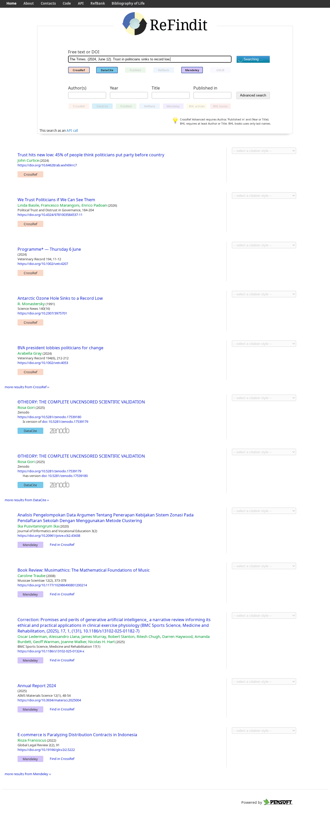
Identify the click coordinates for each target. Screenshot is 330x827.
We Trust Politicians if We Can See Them (56, 199)
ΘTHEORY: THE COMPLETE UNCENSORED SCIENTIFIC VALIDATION (81, 402)
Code (67, 3)
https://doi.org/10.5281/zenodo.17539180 (49, 417)
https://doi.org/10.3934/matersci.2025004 (49, 700)
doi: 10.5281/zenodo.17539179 (65, 421)
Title (156, 88)
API (81, 3)
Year (114, 88)
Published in (205, 88)
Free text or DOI (83, 52)
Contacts (48, 3)
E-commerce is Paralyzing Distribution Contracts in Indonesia (77, 734)
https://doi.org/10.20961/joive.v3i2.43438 (49, 535)
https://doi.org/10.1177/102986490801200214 (52, 585)
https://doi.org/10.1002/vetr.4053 (43, 362)
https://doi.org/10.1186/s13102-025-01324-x (51, 651)
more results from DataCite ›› (27, 500)
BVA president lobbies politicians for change (60, 348)
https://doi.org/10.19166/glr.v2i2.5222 (46, 749)
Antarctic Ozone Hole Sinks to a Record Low (60, 298)
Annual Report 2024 (37, 685)
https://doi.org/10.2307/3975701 (42, 313)
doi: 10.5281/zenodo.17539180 (65, 475)
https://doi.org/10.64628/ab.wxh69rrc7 (47, 165)
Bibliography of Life (128, 3)
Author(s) (77, 88)
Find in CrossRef (62, 544)
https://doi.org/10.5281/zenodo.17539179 (49, 471)
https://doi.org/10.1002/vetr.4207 (43, 263)
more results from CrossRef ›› (27, 387)
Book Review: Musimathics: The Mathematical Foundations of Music (84, 570)
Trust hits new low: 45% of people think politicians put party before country (91, 155)
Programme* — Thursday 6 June (49, 249)
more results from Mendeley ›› (28, 774)
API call (72, 130)
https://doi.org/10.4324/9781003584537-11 (50, 214)
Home (11, 3)
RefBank (97, 3)
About (28, 3)
